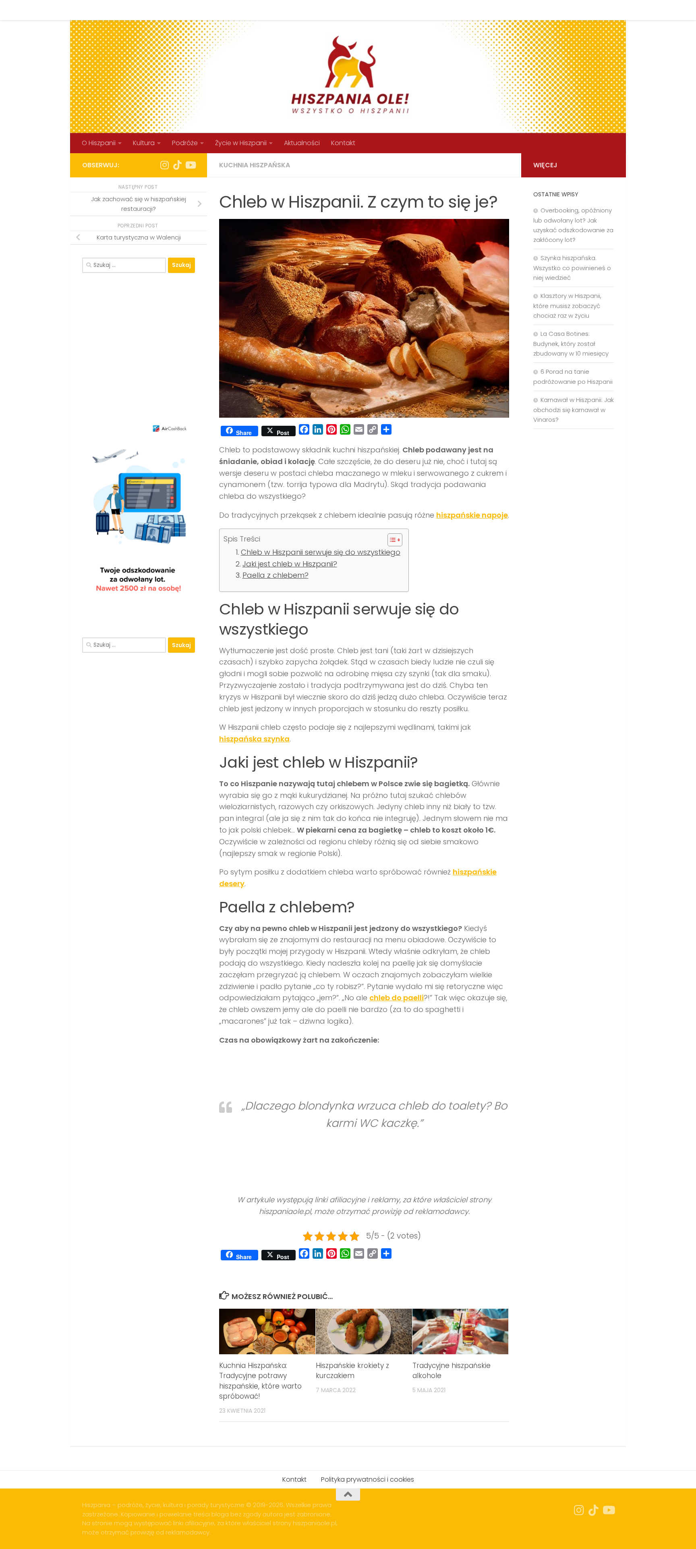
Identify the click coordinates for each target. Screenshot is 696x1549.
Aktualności (302, 143)
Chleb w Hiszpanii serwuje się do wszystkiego (320, 552)
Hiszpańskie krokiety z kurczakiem (352, 1371)
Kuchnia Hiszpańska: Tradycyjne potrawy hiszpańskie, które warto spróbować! (260, 1381)
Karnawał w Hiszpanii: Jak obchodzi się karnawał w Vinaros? (573, 410)
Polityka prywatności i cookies (215, 10)
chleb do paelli (396, 998)
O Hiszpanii (99, 143)
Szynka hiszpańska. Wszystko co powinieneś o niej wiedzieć (572, 268)
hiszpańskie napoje (472, 515)
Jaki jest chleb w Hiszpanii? (289, 564)
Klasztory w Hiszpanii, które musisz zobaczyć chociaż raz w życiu (567, 305)
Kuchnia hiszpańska (254, 165)
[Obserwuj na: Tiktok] (177, 165)
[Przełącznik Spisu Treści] (390, 540)
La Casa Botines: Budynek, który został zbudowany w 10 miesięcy (571, 343)
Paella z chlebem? (275, 575)
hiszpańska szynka (254, 739)
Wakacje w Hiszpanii (304, 10)
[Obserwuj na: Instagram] (164, 165)
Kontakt (146, 10)
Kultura (144, 143)
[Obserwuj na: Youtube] (190, 165)
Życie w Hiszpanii (241, 143)
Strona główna (99, 10)
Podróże (185, 143)
